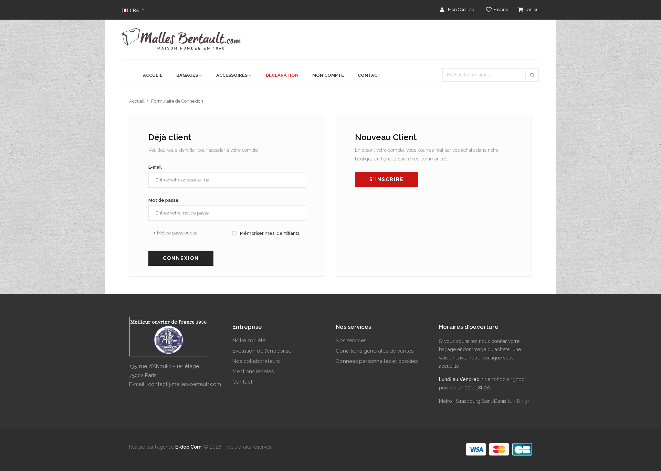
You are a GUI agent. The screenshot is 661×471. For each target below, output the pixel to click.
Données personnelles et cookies (377, 361)
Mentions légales (253, 371)
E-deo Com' (188, 447)
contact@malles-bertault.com (184, 384)
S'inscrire (386, 179)
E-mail (155, 167)
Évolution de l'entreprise (261, 351)
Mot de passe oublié (177, 233)
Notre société (248, 340)
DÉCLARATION (282, 75)
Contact (242, 382)
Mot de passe (163, 200)
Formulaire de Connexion (177, 101)
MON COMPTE (328, 75)
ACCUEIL (152, 75)
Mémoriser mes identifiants (269, 233)
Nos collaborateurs (256, 361)
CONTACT (369, 75)
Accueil (137, 101)
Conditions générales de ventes (374, 351)
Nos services (351, 340)
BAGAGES (187, 75)
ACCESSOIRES (232, 75)
